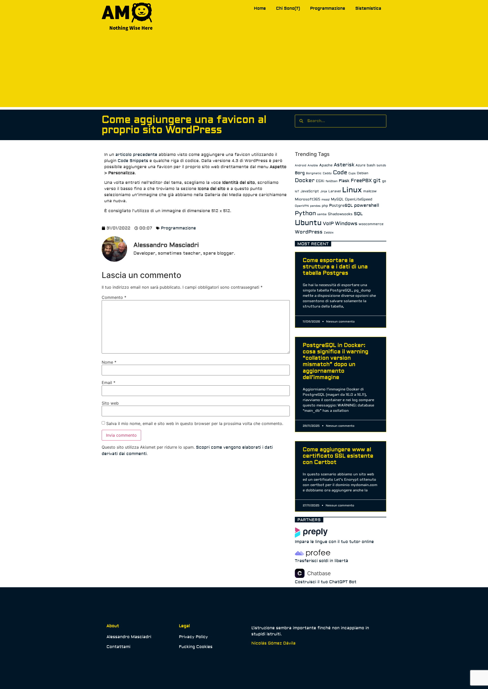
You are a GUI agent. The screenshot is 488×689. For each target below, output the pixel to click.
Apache (325, 165)
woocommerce (371, 224)
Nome (109, 362)
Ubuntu (308, 222)
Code (340, 172)
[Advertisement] (244, 71)
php (325, 206)
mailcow (370, 191)
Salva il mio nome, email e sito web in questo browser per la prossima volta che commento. (194, 423)
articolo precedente (136, 154)
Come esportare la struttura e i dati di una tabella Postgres (335, 266)
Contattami (118, 646)
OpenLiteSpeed (358, 199)
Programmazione (327, 8)
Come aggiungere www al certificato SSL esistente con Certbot (338, 456)
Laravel (334, 191)
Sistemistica (368, 8)
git (377, 180)
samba (322, 214)
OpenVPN (302, 206)
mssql (326, 199)
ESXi (320, 181)
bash (371, 165)
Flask (344, 180)
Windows (346, 223)
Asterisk (344, 165)
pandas (315, 206)
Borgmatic (314, 173)
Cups (352, 173)
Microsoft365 (307, 199)
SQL (358, 213)
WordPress (309, 232)
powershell (366, 205)
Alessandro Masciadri (128, 636)
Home (260, 8)
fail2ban (332, 181)
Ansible (313, 165)
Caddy (327, 173)
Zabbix (328, 232)
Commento (114, 297)
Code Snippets (133, 160)
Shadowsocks (340, 214)
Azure (360, 165)
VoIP (328, 224)
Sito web (110, 403)
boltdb (381, 165)
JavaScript (309, 191)
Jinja (323, 191)
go (384, 181)
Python (305, 213)
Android (300, 165)
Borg (300, 172)
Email (108, 382)
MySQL (337, 199)
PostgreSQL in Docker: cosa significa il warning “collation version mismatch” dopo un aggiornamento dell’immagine (335, 361)
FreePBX (361, 181)
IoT (297, 191)
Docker (305, 180)
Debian (362, 173)
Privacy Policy (193, 636)
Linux (352, 190)
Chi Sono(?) (288, 8)
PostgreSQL (341, 205)
